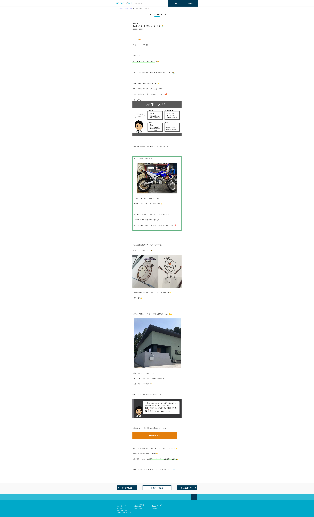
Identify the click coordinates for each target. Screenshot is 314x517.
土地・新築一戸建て (123, 510)
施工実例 (119, 508)
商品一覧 (119, 507)
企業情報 (154, 507)
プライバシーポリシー (158, 505)
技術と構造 (138, 507)
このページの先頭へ (194, 497)
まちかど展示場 (139, 505)
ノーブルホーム (121, 505)
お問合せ (190, 3)
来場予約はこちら (154, 435)
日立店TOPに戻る (157, 488)
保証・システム (139, 508)
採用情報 (154, 508)
